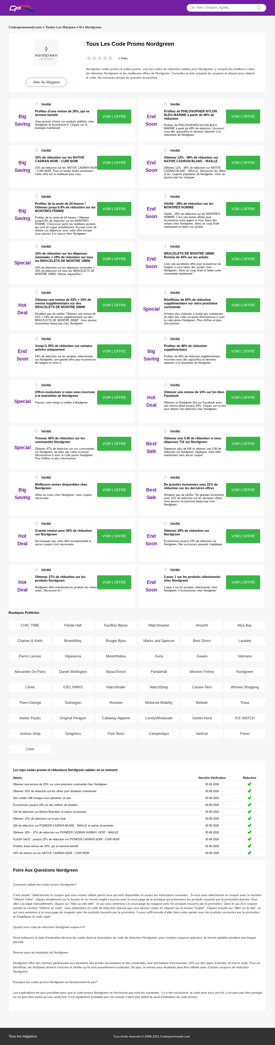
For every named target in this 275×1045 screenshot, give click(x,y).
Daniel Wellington (73, 672)
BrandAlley (73, 641)
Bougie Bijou (116, 641)
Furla (159, 656)
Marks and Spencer (159, 641)
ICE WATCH (245, 718)
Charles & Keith (30, 641)
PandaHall (159, 672)
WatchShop (159, 687)
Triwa (244, 703)
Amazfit (202, 625)
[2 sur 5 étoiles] (91, 58)
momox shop (30, 734)
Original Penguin (73, 718)
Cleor (30, 749)
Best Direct (202, 641)
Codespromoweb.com (25, 27)
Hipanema (73, 656)
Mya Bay (245, 625)
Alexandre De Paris (30, 672)
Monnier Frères (202, 672)
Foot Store (116, 734)
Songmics (73, 734)
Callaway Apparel (116, 718)
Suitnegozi (73, 703)
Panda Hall (73, 625)
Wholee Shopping (245, 687)
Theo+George (30, 703)
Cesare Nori (202, 687)
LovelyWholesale (159, 718)
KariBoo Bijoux (116, 625)
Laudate (244, 641)
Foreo (244, 734)
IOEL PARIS (73, 687)
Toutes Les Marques (60, 27)
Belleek (202, 703)
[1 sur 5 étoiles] (89, 58)
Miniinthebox (116, 656)
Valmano (245, 656)
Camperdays (159, 734)
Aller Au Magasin (46, 82)
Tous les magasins (23, 1036)
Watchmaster (159, 625)
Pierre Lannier (30, 656)
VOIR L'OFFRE (114, 116)
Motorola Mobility (159, 703)
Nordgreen (93, 27)
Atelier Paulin (30, 718)
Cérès (30, 687)
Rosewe (116, 703)
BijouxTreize (116, 672)
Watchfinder (115, 687)
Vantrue (202, 734)
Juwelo (202, 656)
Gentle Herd (202, 718)
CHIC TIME (30, 625)
